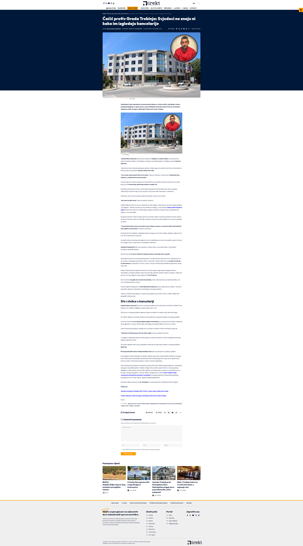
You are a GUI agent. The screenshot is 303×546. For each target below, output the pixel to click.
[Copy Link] (186, 28)
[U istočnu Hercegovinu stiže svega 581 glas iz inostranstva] (139, 473)
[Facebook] (104, 3)
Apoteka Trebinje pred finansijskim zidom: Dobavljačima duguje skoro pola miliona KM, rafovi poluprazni (163, 487)
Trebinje (131, 405)
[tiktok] (113, 3)
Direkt (106, 492)
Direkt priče (115, 478)
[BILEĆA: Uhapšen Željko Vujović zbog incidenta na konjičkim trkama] (114, 473)
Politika (138, 478)
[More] (189, 28)
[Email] (172, 412)
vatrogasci (137, 405)
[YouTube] (108, 3)
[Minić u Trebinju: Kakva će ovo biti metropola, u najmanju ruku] (188, 473)
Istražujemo (138, 28)
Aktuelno (125, 28)
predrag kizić (178, 403)
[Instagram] (111, 3)
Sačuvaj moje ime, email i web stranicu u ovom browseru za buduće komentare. (141, 449)
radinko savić (124, 405)
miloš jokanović (154, 403)
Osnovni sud (170, 403)
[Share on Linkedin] (184, 28)
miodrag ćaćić (162, 403)
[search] (191, 3)
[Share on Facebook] (176, 28)
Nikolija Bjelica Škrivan (114, 28)
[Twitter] (106, 3)
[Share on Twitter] (179, 28)
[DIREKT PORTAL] (151, 3)
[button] (301, 10)
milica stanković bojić (143, 403)
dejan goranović (132, 403)
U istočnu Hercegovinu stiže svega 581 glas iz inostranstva (138, 484)
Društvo (131, 28)
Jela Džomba (133, 490)
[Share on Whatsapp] (181, 28)
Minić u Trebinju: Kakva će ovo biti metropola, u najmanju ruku (187, 484)
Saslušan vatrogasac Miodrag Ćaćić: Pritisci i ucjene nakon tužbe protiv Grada (144, 391)
